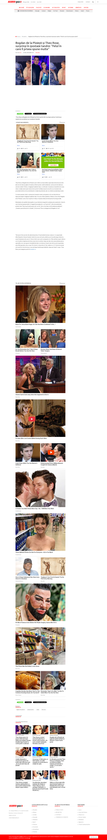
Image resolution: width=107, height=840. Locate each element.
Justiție (86, 7)
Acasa (18, 36)
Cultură (43, 11)
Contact (88, 2)
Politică (38, 7)
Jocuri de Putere (83, 812)
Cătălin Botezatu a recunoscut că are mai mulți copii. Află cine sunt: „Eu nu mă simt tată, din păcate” (23, 762)
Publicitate (80, 2)
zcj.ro (80, 810)
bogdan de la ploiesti (21, 709)
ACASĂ (22, 7)
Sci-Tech (55, 11)
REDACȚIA (59, 812)
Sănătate (78, 7)
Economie (47, 7)
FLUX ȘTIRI (31, 7)
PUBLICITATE (59, 810)
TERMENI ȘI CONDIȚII (62, 817)
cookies (21, 836)
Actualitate (56, 7)
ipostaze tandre (30, 709)
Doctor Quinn (82, 817)
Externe (70, 7)
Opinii (82, 11)
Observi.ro (81, 814)
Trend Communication (84, 824)
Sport (64, 7)
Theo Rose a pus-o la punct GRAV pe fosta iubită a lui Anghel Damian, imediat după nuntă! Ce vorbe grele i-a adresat (23, 740)
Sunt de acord (93, 837)
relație (37, 709)
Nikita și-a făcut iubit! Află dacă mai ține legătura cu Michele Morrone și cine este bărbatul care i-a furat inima (57, 785)
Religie (49, 11)
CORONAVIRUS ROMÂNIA (26, 11)
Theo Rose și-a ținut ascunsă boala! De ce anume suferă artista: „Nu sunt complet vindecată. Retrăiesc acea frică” (40, 740)
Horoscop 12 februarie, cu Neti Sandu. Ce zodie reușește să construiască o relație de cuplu (40, 761)
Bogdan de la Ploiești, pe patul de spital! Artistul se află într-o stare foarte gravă (57, 739)
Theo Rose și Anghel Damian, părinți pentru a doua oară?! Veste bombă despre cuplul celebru (23, 785)
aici (29, 838)
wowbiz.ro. (33, 249)
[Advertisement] (53, 23)
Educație (35, 817)
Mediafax (81, 819)
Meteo (76, 11)
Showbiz (62, 11)
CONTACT (58, 814)
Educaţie (37, 11)
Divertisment (69, 11)
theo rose (44, 709)
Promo (87, 11)
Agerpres (81, 822)
